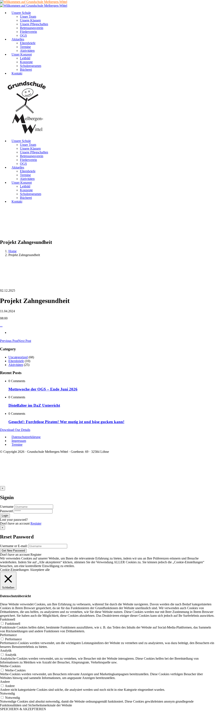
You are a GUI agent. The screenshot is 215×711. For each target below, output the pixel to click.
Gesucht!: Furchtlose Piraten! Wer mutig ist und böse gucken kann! (66, 422)
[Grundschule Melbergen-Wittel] (27, 134)
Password (6, 511)
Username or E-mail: (14, 546)
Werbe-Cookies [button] (10, 666)
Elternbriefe (16, 361)
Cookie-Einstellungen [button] (14, 569)
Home (12, 251)
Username (6, 506)
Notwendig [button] (7, 693)
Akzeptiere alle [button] (40, 569)
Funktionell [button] (7, 619)
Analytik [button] (6, 650)
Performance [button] (8, 635)
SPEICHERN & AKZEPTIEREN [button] (23, 709)
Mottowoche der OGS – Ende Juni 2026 (42, 389)
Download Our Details (15, 430)
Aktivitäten (15, 365)
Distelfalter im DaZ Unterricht (34, 405)
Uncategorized (18, 357)
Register (35, 523)
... (1, 325)
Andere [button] (5, 681)
